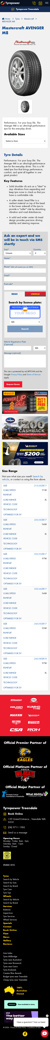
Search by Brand (10, 886)
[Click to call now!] (34, 3)
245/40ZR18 (40, 658)
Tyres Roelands (9, 970)
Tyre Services (9, 916)
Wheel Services (10, 919)
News (6, 937)
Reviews (7, 944)
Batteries (7, 909)
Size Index (7, 953)
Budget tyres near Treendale (15, 976)
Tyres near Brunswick (12, 963)
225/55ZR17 (40, 554)
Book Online (10, 930)
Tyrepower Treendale (27, 9)
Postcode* (8, 284)
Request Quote (13, 384)
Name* (7, 258)
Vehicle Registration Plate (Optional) (15, 343)
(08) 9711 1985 (16, 827)
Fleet (5, 933)
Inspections (8, 913)
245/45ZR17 (40, 623)
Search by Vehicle (11, 879)
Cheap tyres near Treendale (15, 980)
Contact (7, 926)
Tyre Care (7, 889)
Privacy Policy (16, 374)
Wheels (7, 896)
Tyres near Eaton (10, 966)
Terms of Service (34, 374)
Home (7, 18)
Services (7, 906)
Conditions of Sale (34, 1027)
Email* (7, 275)
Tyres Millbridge (10, 956)
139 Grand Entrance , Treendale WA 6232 (27, 821)
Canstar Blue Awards (12, 973)
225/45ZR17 (40, 520)
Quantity (37, 249)
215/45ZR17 (40, 485)
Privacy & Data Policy (18, 1027)
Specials (7, 923)
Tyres (6, 876)
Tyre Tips (7, 892)
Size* (6, 249)
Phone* (18, 266)
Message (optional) (12, 353)
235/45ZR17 (40, 589)
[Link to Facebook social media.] (25, 1034)
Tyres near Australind (12, 959)
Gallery (7, 940)
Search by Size (9, 882)
